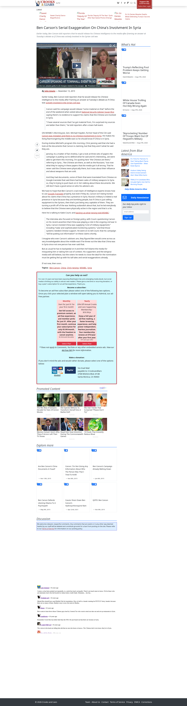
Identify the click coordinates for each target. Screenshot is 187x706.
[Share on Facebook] (37, 145)
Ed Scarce (126, 110)
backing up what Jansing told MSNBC (92, 212)
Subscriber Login (144, 6)
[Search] (135, 3)
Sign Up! (128, 217)
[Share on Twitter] (37, 150)
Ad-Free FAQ (67, 350)
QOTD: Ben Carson (100, 500)
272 (93, 484)
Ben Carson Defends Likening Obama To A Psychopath (47, 503)
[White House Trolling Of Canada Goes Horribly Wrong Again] (135, 89)
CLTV (58, 3)
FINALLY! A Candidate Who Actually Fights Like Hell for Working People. (140, 182)
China (63, 267)
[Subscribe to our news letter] (131, 3)
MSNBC (83, 267)
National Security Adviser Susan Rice (98, 112)
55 (123, 50)
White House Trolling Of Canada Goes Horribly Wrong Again (135, 103)
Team (87, 702)
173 (38, 484)
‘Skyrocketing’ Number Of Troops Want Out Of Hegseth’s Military (135, 136)
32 (38, 450)
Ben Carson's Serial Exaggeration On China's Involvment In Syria (89, 27)
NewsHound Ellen (129, 143)
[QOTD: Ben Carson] (104, 490)
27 (65, 484)
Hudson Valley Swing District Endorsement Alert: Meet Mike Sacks (139, 172)
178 (93, 450)
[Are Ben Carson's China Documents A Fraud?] (49, 456)
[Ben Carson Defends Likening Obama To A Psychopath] (49, 490)
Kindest (57, 375)
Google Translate (55, 193)
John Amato (50, 91)
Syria (89, 267)
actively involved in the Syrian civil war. (63, 102)
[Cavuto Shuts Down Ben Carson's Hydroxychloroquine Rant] (76, 490)
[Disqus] (77, 608)
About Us (96, 702)
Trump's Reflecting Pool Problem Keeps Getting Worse (136, 70)
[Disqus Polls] (77, 557)
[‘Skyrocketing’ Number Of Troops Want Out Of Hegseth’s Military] (135, 122)
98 (123, 115)
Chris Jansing (73, 267)
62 (123, 83)
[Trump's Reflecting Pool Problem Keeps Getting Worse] (135, 56)
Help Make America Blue (136, 189)
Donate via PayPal (70, 370)
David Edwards (128, 77)
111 (37, 155)
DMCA (137, 702)
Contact (104, 702)
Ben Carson (54, 267)
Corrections (146, 702)
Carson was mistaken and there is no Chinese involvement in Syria (71, 135)
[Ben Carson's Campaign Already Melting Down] (104, 456)
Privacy (129, 702)
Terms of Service (48, 529)
